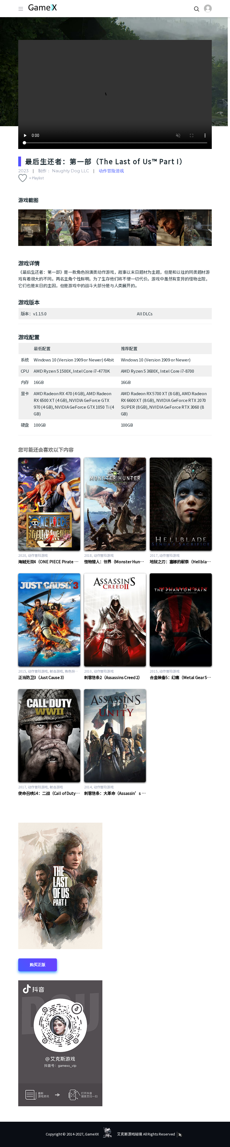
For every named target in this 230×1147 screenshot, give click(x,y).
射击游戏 (56, 671)
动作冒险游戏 (111, 170)
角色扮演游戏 (75, 671)
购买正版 (37, 964)
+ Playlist (36, 177)
